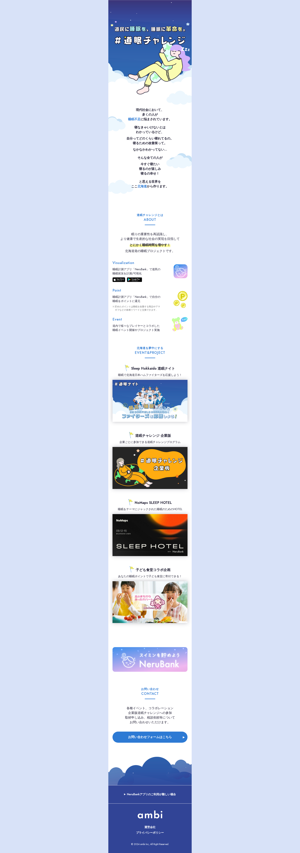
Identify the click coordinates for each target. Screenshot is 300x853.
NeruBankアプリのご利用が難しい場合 (151, 794)
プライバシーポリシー (150, 833)
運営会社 (150, 827)
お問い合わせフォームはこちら (150, 737)
